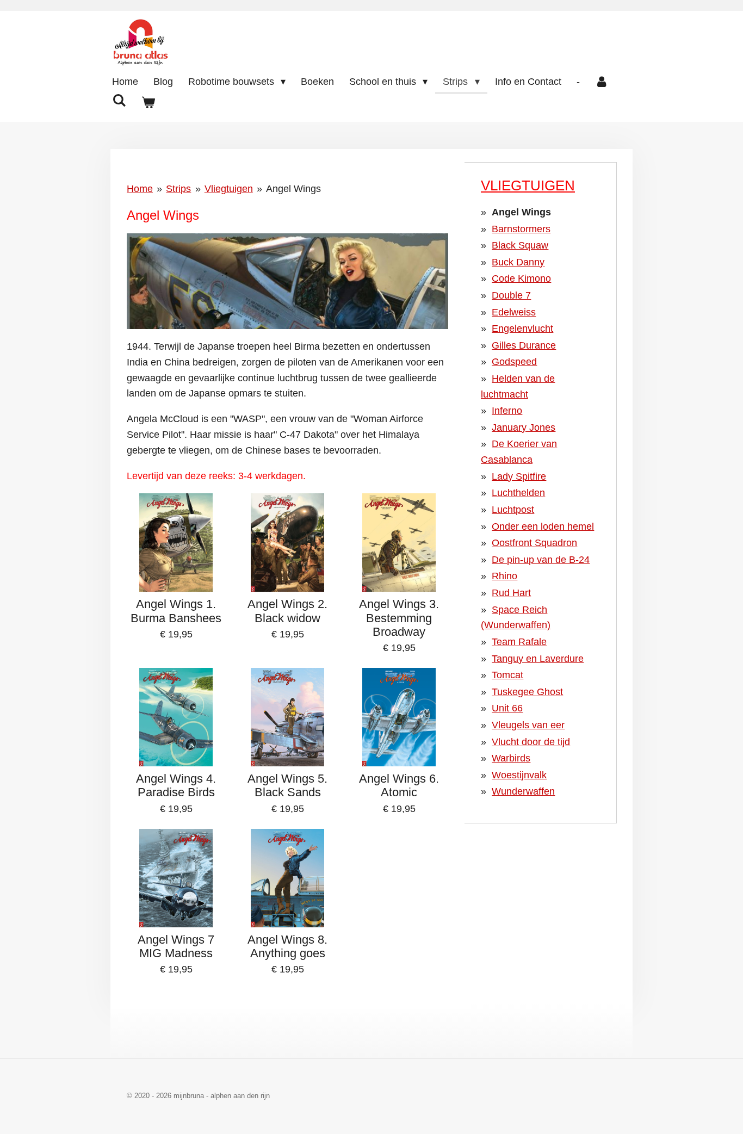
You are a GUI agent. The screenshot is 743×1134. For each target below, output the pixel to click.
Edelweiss (514, 312)
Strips (178, 188)
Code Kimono (521, 278)
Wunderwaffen (523, 791)
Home (140, 188)
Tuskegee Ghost (527, 691)
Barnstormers (521, 229)
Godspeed (514, 361)
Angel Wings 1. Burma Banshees (176, 610)
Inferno (507, 410)
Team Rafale (519, 641)
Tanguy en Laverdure (538, 658)
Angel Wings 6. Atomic (399, 785)
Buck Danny (518, 262)
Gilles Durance (524, 345)
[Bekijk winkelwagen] (147, 103)
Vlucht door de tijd (531, 741)
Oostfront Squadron (534, 542)
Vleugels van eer (528, 725)
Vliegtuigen (229, 188)
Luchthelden (518, 492)
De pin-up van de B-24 (541, 559)
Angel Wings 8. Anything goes (287, 946)
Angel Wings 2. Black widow (287, 610)
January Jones (523, 427)
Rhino (504, 576)
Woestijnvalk (519, 775)
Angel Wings (293, 188)
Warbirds (511, 758)
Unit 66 (507, 708)
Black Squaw (520, 245)
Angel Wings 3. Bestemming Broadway (399, 617)
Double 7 (511, 295)
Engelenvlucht (522, 328)
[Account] (601, 81)
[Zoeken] (118, 100)
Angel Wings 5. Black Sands (287, 785)
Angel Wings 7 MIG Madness (176, 946)
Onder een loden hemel (543, 526)
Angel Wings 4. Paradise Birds (176, 785)
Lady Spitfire (519, 476)
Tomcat (507, 675)
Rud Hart (511, 592)
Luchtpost (513, 509)
